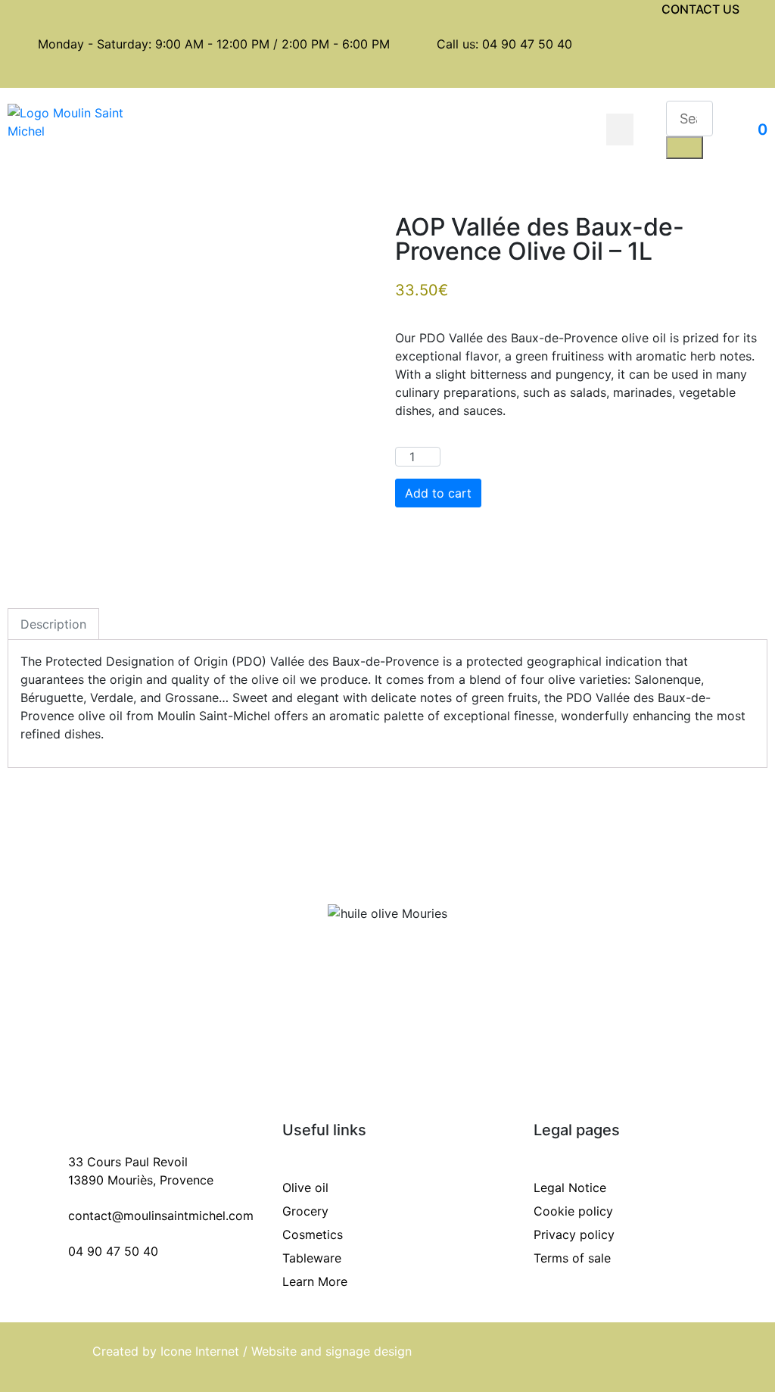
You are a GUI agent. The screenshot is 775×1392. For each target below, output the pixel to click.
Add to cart (438, 493)
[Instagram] (709, 74)
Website (275, 1351)
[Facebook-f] (709, 47)
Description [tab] (53, 624)
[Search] (684, 147)
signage (349, 1351)
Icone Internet (199, 1351)
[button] (619, 129)
